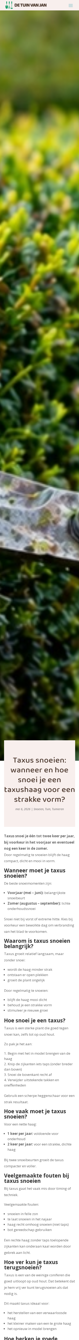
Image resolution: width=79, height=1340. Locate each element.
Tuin (47, 809)
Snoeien (39, 809)
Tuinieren (58, 809)
